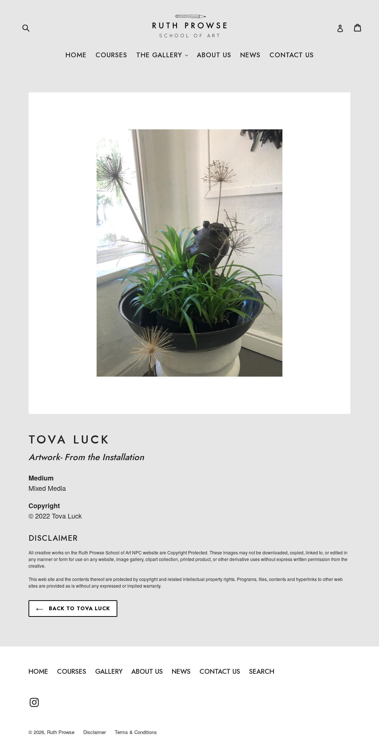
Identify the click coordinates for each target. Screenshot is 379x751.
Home (76, 55)
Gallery (109, 671)
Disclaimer (94, 731)
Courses (111, 55)
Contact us (291, 55)
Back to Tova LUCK (78, 608)
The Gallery (162, 55)
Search (261, 671)
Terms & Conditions (136, 731)
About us (214, 55)
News (250, 55)
